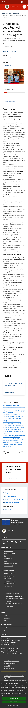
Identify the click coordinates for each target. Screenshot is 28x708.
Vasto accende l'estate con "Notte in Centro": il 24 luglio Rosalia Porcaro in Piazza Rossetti (13, 431)
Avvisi (5, 621)
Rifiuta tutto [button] (14, 702)
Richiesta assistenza (9, 668)
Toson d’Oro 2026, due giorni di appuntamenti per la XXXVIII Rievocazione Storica (14, 407)
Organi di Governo (8, 551)
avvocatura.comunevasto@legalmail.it (11, 654)
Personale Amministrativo (10, 563)
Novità (9, 13)
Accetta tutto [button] (14, 698)
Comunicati (16, 13)
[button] (14, 705)
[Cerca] (25, 7)
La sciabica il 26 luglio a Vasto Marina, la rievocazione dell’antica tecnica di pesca (13, 426)
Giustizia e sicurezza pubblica (14, 596)
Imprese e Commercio (9, 581)
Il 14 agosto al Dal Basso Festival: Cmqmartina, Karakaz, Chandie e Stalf (13, 415)
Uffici (5, 556)
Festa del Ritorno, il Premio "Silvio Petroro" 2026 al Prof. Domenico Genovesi (14, 423)
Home (3, 13)
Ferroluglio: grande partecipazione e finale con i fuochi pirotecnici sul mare (14, 436)
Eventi (5, 630)
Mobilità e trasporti (9, 586)
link (6, 695)
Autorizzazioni (10, 606)
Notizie (5, 616)
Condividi (5, 51)
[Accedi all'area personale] (21, 2)
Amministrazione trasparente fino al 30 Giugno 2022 (14, 677)
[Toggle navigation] (3, 7)
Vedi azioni (13, 51)
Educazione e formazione (12, 593)
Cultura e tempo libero (9, 576)
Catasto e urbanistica (9, 583)
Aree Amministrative (9, 553)
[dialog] (14, 694)
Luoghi (5, 628)
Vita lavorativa (7, 578)
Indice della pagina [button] (10, 90)
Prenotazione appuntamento (11, 661)
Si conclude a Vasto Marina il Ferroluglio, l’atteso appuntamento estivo (13, 440)
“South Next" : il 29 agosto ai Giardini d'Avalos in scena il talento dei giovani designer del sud (13, 444)
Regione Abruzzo (6, 2)
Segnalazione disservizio (10, 663)
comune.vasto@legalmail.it (11, 650)
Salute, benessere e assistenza (14, 603)
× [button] (26, 682)
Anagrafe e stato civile (9, 573)
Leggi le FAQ (7, 666)
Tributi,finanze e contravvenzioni (15, 598)
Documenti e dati (8, 566)
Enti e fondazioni (8, 558)
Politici (5, 561)
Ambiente (8, 601)
